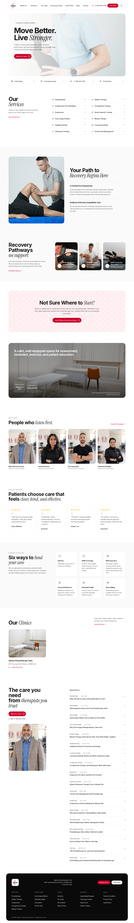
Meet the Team (103, 882)
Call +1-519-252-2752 (17, 719)
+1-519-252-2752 (66, 884)
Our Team (44, 5)
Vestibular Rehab (40, 899)
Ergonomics (84, 902)
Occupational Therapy (19, 906)
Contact (85, 5)
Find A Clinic (69, 5)
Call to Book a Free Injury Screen (66, 320)
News (78, 5)
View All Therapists (117, 424)
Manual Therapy (17, 909)
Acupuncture (16, 902)
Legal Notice (107, 902)
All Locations (61, 902)
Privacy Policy (107, 899)
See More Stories (14, 271)
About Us (23, 5)
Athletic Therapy (17, 899)
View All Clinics (99, 624)
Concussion (38, 902)
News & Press (61, 906)
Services (34, 5)
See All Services (14, 117)
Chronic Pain (39, 906)
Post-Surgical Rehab (41, 896)
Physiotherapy (16, 896)
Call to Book (112, 5)
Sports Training (85, 906)
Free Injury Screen (56, 5)
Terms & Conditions (109, 896)
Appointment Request (87, 896)
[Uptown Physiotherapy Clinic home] (13, 5)
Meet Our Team (21, 56)
